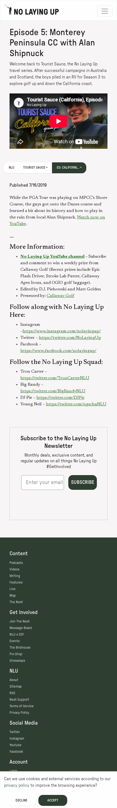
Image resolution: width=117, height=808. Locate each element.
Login (13, 771)
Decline (21, 800)
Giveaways (17, 660)
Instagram (17, 738)
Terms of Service (22, 706)
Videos (14, 569)
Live (13, 589)
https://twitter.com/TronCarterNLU (54, 378)
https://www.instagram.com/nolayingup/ (62, 331)
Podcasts (16, 562)
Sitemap (16, 686)
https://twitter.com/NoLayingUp (70, 338)
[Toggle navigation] (104, 11)
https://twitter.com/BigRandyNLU (52, 391)
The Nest (16, 602)
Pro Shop (16, 654)
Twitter (15, 732)
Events (15, 641)
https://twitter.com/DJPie (60, 398)
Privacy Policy (19, 712)
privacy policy (16, 785)
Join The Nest (20, 621)
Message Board (21, 628)
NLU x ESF (17, 634)
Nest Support (19, 699)
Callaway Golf (60, 296)
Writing (15, 576)
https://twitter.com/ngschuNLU (76, 404)
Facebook (16, 751)
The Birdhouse (20, 647)
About (14, 680)
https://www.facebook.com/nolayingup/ (58, 351)
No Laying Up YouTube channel (52, 256)
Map (13, 595)
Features (16, 582)
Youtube (15, 745)
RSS (12, 693)
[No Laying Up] (32, 11)
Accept (52, 800)
